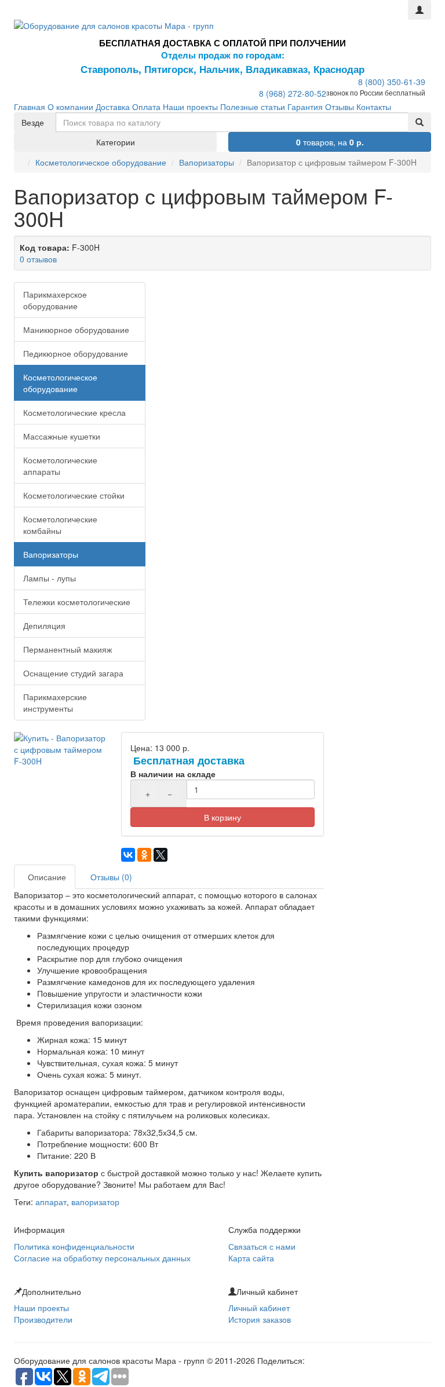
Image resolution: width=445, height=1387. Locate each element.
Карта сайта (251, 1258)
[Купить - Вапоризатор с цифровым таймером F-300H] (62, 749)
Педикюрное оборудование (75, 353)
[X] (160, 855)
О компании (70, 106)
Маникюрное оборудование (76, 329)
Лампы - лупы (49, 578)
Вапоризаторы (206, 162)
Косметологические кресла (74, 412)
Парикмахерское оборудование (55, 300)
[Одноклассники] (144, 855)
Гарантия (305, 106)
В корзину (222, 817)
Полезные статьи (252, 106)
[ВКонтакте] (128, 855)
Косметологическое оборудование (100, 162)
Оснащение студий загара (73, 673)
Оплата (146, 106)
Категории (115, 142)
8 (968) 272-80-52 (292, 93)
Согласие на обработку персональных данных (102, 1258)
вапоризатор (95, 1201)
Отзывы (339, 106)
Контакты (373, 106)
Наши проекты (190, 106)
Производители (43, 1319)
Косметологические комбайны (60, 524)
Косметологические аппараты (60, 465)
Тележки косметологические (76, 602)
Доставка (113, 106)
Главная (29, 106)
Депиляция (44, 625)
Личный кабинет (259, 1307)
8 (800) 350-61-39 (391, 81)
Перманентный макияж (67, 649)
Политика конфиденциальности (74, 1246)
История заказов (259, 1319)
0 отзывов (38, 259)
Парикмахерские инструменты (55, 702)
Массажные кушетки (61, 436)
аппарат (51, 1201)
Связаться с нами (262, 1246)
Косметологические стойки (74, 495)
